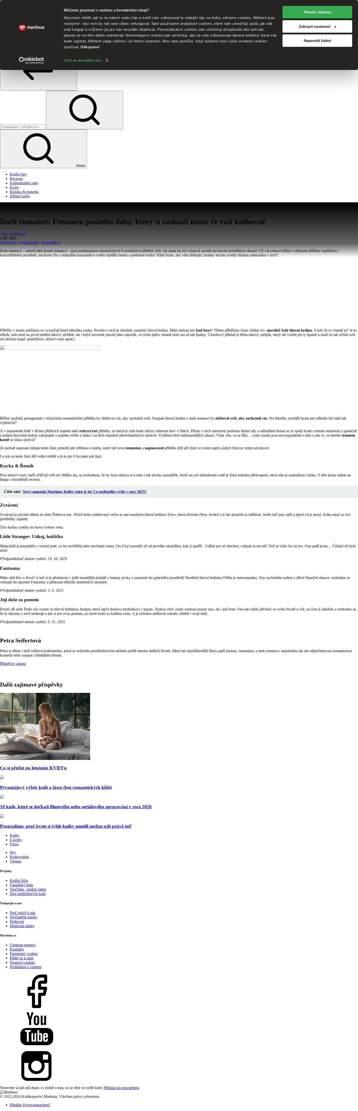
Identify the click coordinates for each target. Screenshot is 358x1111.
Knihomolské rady (24, 183)
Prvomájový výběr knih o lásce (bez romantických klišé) (56, 787)
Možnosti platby (22, 926)
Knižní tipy (18, 174)
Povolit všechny (317, 12)
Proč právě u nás (22, 913)
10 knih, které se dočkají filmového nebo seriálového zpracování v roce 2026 (76, 806)
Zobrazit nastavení (314, 26)
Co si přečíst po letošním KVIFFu (33, 767)
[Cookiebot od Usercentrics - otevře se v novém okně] (31, 60)
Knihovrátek (19, 857)
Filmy (14, 844)
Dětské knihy (20, 196)
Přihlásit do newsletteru (121, 1088)
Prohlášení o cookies (25, 967)
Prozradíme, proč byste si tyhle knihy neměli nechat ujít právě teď (66, 826)
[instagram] (36, 1083)
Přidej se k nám (21, 958)
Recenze (16, 179)
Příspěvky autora (13, 663)
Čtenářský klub (21, 885)
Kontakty (17, 949)
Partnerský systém (24, 954)
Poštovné (17, 921)
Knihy (14, 835)
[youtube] (36, 1046)
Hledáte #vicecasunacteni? (30, 1105)
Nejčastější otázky (24, 917)
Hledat (80, 165)
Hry (13, 852)
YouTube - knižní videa (28, 889)
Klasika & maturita (24, 192)
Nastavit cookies (22, 962)
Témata (15, 861)
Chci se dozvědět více (82, 60)
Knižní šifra (19, 880)
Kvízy (14, 187)
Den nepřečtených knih (28, 894)
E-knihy (16, 840)
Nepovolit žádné (317, 41)
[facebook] (36, 1008)
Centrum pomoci (23, 945)
